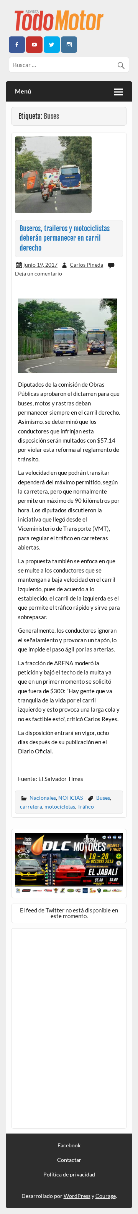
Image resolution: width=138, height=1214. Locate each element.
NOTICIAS (70, 797)
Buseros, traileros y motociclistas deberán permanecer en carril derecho (65, 238)
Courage (105, 1196)
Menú (23, 91)
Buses (103, 797)
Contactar (69, 1160)
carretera (31, 806)
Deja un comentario (38, 273)
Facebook (69, 1145)
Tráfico (85, 806)
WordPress (77, 1196)
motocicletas (59, 806)
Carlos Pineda (86, 264)
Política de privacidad (69, 1174)
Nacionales (43, 797)
